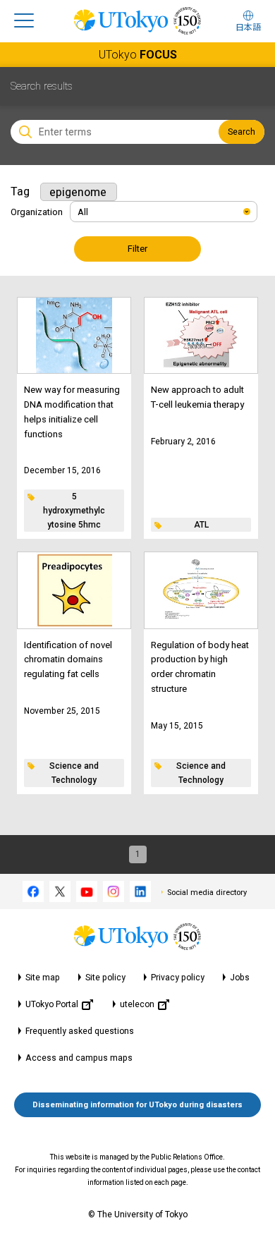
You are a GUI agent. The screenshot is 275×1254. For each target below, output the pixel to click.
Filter (137, 248)
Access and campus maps (79, 1058)
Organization (37, 212)
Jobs (240, 977)
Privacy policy (177, 977)
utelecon (137, 1004)
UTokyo (138, 54)
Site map (42, 977)
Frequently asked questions (79, 1031)
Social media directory (207, 892)
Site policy (105, 977)
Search (241, 132)
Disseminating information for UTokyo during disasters (137, 1104)
